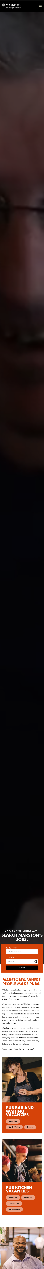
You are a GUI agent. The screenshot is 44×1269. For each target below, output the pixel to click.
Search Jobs (11, 948)
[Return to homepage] (11, 6)
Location (10, 958)
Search (22, 968)
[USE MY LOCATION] (36, 961)
